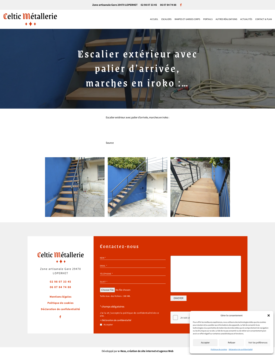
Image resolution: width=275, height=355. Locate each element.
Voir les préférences (257, 342)
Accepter (205, 342)
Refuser (231, 342)
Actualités (246, 19)
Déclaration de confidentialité (241, 349)
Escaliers (166, 19)
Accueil (154, 19)
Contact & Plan (263, 19)
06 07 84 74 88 (168, 5)
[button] (268, 315)
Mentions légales (60, 296)
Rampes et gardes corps (187, 19)
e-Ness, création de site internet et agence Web (145, 351)
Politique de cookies (219, 349)
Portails (207, 19)
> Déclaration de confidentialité (115, 320)
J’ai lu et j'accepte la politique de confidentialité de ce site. (129, 314)
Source (110, 142)
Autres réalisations (226, 19)
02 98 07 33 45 (149, 5)
